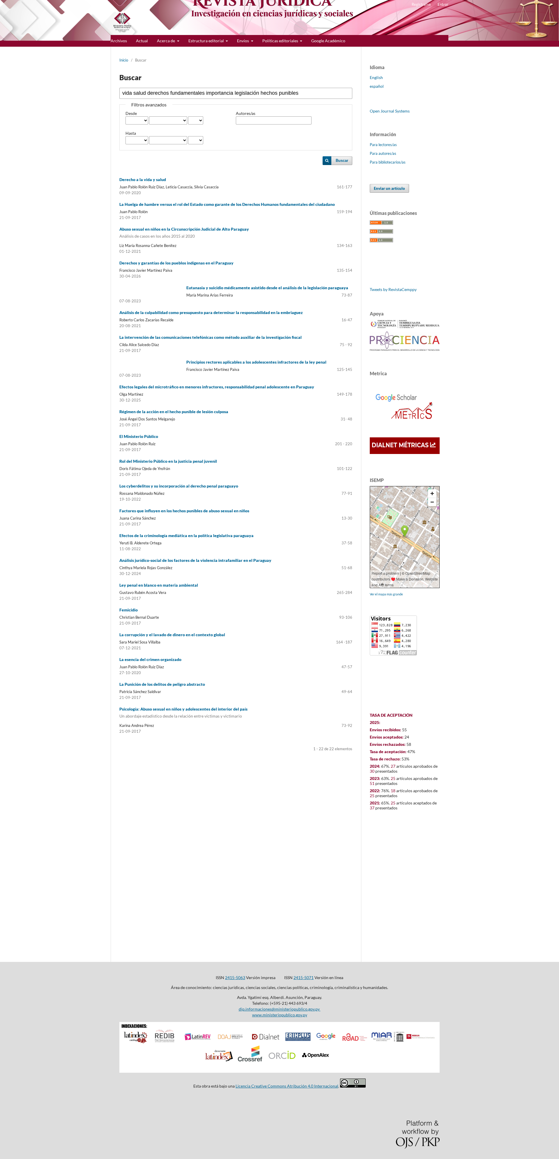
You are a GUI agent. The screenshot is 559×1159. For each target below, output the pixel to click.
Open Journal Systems (390, 110)
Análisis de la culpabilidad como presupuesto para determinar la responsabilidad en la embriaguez (211, 312)
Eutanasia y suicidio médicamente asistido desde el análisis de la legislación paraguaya (267, 287)
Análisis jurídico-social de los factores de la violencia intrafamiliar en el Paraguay (195, 560)
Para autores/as (383, 153)
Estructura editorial (206, 40)
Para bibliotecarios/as (388, 162)
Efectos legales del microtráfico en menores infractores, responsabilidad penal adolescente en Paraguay (216, 386)
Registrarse (421, 4)
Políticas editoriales (280, 40)
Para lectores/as (383, 144)
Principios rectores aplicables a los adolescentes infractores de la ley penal (256, 362)
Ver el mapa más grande (386, 594)
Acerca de (166, 40)
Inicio (123, 60)
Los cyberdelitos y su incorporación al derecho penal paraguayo (178, 485)
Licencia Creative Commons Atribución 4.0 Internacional (287, 1085)
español (377, 86)
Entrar (443, 4)
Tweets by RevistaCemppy (393, 289)
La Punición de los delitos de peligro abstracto (162, 684)
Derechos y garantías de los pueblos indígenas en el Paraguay (176, 262)
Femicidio (128, 609)
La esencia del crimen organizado (150, 659)
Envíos (243, 40)
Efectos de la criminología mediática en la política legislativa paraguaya (186, 535)
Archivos (119, 40)
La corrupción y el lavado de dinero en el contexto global (172, 634)
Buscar (342, 160)
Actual (142, 40)
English (376, 77)
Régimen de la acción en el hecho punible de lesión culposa (173, 411)
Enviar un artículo (389, 188)
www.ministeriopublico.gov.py (279, 1014)
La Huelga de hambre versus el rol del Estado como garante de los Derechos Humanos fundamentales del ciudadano (227, 204)
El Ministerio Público (138, 436)
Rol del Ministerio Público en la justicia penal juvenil (168, 461)
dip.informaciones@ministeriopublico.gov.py (280, 1009)
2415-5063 (235, 977)
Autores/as (245, 113)
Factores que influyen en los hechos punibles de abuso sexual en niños (184, 510)
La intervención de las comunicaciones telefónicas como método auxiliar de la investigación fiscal (210, 337)
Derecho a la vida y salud (142, 179)
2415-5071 (303, 977)
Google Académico (328, 40)
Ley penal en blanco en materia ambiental (158, 585)
